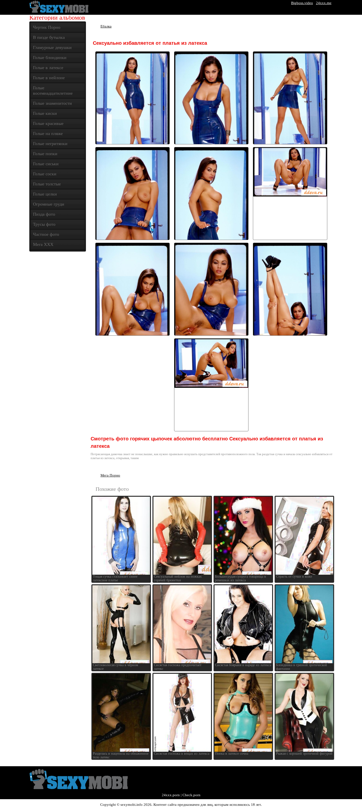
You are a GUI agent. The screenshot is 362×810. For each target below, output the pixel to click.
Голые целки (45, 194)
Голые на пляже (48, 133)
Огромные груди (48, 204)
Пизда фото (44, 214)
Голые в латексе (48, 67)
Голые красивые (48, 123)
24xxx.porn (171, 795)
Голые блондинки (49, 57)
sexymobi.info (131, 805)
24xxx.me (323, 3)
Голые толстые (47, 183)
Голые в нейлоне (49, 77)
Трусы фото (44, 224)
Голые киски (45, 113)
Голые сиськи (46, 163)
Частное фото (46, 234)
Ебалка (106, 26)
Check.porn (191, 795)
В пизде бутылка (49, 37)
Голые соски (44, 173)
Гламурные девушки (52, 47)
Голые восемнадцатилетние (53, 90)
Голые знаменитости (52, 103)
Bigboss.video (302, 3)
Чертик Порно (46, 27)
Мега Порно (110, 475)
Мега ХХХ (43, 244)
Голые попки (45, 153)
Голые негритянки (50, 143)
